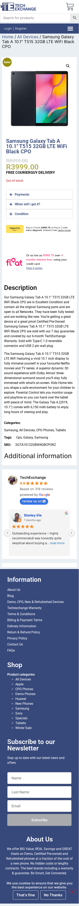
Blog (10, 596)
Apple (19, 684)
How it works (34, 268)
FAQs (11, 650)
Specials (21, 718)
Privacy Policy (17, 638)
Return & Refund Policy (23, 632)
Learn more (64, 230)
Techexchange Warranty (24, 608)
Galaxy (28, 437)
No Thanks (53, 895)
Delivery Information (21, 626)
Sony (19, 713)
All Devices (27, 36)
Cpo (19, 437)
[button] (70, 28)
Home (7, 36)
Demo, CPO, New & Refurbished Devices (35, 602)
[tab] (39, 194)
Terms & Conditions (21, 614)
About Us (13, 590)
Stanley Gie (33, 515)
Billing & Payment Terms (24, 620)
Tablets (60, 430)
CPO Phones (45, 430)
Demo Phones (25, 694)
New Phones (24, 704)
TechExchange (33, 477)
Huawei (20, 699)
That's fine (25, 895)
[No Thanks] (72, 890)
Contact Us (15, 644)
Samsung (11, 430)
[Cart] (70, 6)
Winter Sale (23, 728)
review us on (32, 501)
